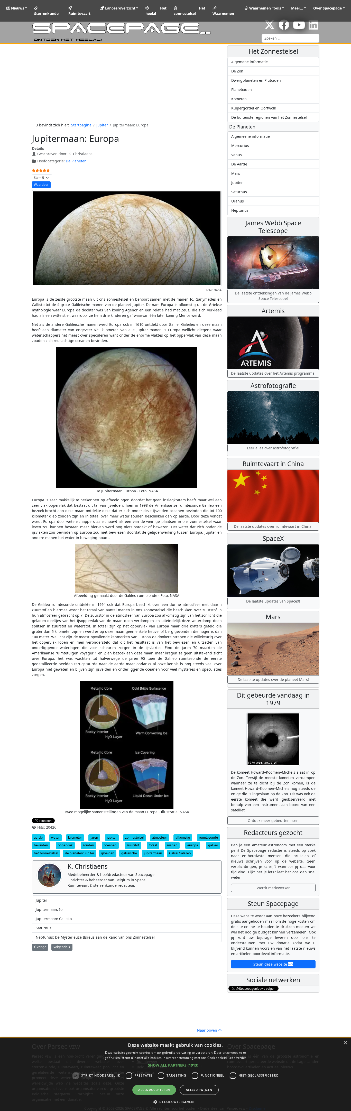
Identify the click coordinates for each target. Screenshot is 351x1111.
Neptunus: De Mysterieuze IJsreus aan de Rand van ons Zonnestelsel (95, 937)
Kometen (239, 98)
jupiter (112, 837)
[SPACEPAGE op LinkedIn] (313, 27)
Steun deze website (270, 964)
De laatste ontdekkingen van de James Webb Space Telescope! (273, 296)
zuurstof (133, 845)
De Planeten (76, 161)
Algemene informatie (249, 61)
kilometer (75, 837)
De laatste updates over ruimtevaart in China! (273, 526)
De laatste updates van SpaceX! (273, 601)
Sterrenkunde (46, 13)
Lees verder (237, 1058)
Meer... (297, 8)
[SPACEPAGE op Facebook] (284, 27)
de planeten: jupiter (79, 853)
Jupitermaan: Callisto (54, 918)
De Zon (237, 71)
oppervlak (65, 845)
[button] (175, 1065)
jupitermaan (153, 853)
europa (192, 845)
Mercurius (240, 145)
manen (172, 845)
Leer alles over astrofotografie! (273, 448)
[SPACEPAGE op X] (269, 27)
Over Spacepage (327, 8)
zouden (88, 845)
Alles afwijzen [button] (199, 1090)
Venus (236, 154)
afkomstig (183, 837)
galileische (129, 853)
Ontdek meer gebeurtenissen (273, 820)
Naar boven (207, 1030)
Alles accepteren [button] (154, 1090)
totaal (153, 845)
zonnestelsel (134, 837)
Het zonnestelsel (190, 11)
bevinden (41, 845)
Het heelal (156, 11)
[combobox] (290, 38)
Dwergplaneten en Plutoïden (256, 80)
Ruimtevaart (79, 13)
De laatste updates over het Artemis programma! (273, 373)
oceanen (110, 845)
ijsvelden (107, 853)
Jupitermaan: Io (49, 909)
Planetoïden (241, 89)
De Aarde (239, 164)
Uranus (237, 201)
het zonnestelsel (46, 853)
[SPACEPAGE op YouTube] (299, 27)
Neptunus (239, 210)
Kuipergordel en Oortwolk (253, 108)
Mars (235, 173)
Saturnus (43, 927)
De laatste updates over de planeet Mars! (273, 679)
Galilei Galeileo (180, 853)
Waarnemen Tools (264, 8)
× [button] (345, 1043)
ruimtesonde (208, 837)
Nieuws (17, 8)
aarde (38, 837)
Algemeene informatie (250, 136)
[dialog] (175, 1074)
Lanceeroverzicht (119, 8)
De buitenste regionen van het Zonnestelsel (269, 117)
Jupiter (41, 900)
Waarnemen (223, 13)
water (55, 837)
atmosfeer (159, 837)
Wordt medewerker (273, 887)
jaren (94, 837)
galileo (213, 845)
